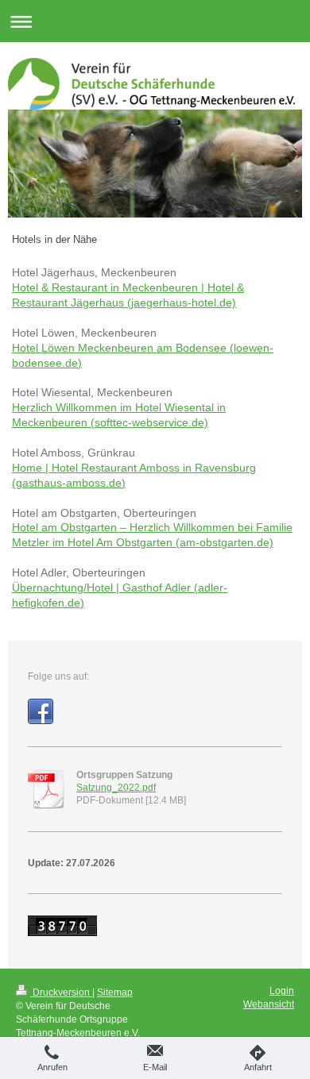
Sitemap (115, 992)
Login (281, 990)
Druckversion (61, 992)
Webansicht (268, 1004)
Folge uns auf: (58, 676)
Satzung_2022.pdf (116, 787)
